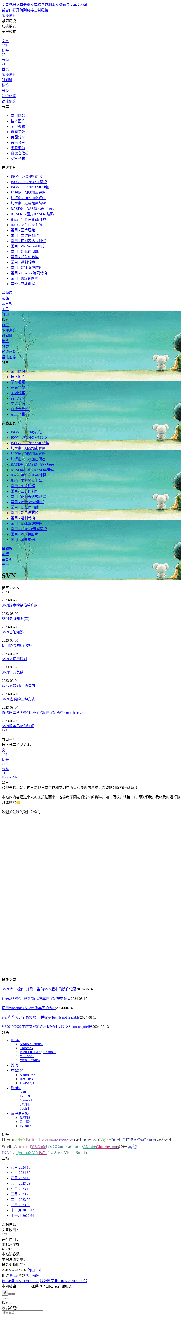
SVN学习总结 (12, 672)
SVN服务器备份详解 (18, 726)
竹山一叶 (35, 1270)
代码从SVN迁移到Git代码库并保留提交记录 (36, 998)
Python (22, 1152)
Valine (49, 1140)
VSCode (38, 1146)
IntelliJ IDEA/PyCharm (133, 1140)
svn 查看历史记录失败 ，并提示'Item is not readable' (41, 1017)
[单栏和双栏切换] (13, 1294)
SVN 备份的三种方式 (18, 699)
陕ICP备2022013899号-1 (20, 1281)
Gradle (76, 1146)
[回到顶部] (7, 1298)
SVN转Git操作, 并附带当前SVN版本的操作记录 (39, 989)
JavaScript (55, 1152)
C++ (123, 1146)
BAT (43, 1152)
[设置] (3, 1298)
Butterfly (35, 1140)
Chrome (103, 1146)
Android (22, 1146)
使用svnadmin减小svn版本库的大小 (29, 1008)
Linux (85, 1140)
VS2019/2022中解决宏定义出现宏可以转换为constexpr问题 (47, 1027)
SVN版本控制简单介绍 (20, 605)
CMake (89, 1146)
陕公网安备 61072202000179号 (63, 1281)
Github (19, 1140)
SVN (34, 1152)
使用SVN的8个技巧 (17, 645)
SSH (95, 1140)
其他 (132, 1146)
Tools (114, 1147)
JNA (5, 1152)
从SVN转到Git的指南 (18, 686)
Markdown (64, 1140)
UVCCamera (58, 1146)
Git (77, 1139)
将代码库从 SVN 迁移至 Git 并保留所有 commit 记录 (42, 712)
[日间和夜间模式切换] (10, 1294)
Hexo (7, 1140)
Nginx (105, 1140)
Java (12, 1152)
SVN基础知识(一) (15, 632)
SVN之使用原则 (14, 659)
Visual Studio (75, 1152)
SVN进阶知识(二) (15, 619)
